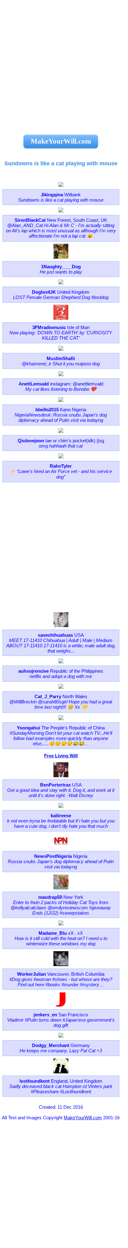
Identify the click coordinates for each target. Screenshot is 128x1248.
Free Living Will (61, 755)
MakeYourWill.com (83, 1117)
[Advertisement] (64, 64)
